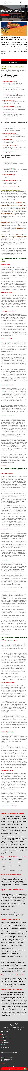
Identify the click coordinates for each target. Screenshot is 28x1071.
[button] (21, 2)
